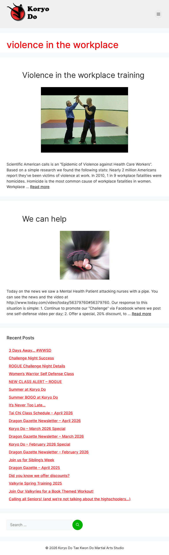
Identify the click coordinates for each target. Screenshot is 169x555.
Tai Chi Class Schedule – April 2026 (41, 413)
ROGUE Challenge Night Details (37, 366)
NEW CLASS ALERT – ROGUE (35, 381)
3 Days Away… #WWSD (30, 350)
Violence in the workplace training (83, 75)
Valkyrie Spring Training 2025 (35, 483)
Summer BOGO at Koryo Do (33, 397)
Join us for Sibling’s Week (31, 460)
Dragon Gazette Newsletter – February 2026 (49, 452)
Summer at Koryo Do (27, 389)
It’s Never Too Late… (27, 405)
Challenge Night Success (31, 358)
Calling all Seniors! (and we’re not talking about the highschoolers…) (69, 499)
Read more (40, 187)
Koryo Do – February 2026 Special (39, 444)
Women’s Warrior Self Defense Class (41, 374)
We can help (44, 218)
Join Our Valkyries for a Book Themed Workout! (51, 491)
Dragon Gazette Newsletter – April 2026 (45, 421)
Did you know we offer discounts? (39, 475)
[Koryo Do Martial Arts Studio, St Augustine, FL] (29, 11)
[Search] (77, 525)
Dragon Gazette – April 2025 (34, 467)
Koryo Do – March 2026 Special (37, 428)
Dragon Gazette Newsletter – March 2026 (46, 436)
